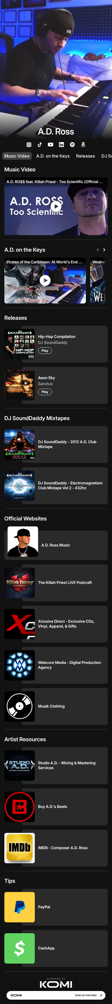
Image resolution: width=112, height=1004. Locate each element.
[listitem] (29, 144)
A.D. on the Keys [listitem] (53, 156)
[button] (56, 983)
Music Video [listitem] (17, 156)
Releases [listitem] (85, 156)
